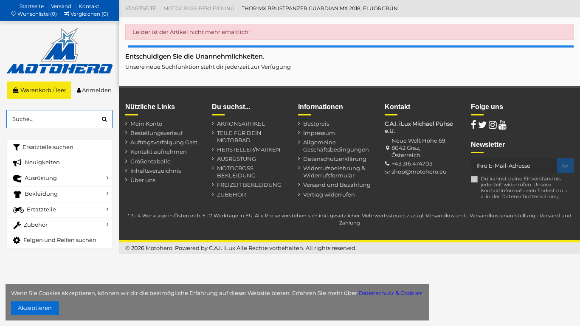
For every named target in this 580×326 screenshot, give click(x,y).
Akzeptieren (35, 307)
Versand (62, 6)
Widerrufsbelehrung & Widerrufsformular (334, 172)
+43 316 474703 (411, 163)
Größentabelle (150, 161)
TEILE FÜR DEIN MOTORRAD (239, 136)
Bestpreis (316, 123)
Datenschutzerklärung (334, 158)
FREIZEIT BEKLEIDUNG (249, 184)
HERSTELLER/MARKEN (249, 149)
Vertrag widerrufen (329, 194)
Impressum (319, 132)
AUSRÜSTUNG (236, 158)
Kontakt (89, 6)
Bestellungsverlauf (156, 132)
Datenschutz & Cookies (390, 292)
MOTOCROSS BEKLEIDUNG (236, 172)
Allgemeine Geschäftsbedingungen (336, 146)
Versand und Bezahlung (337, 184)
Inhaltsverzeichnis (155, 170)
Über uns (142, 180)
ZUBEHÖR (231, 194)
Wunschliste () (37, 14)
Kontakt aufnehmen (158, 151)
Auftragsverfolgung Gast (163, 142)
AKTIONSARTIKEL (241, 123)
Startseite (32, 6)
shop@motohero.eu (419, 171)
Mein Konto (146, 123)
